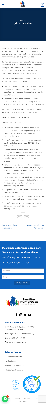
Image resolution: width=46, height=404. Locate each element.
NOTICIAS (23, 20)
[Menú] (3, 4)
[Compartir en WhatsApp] (19, 216)
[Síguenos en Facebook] (16, 315)
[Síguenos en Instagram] (20, 315)
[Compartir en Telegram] (27, 216)
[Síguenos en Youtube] (29, 315)
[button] (5, 399)
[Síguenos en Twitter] (25, 315)
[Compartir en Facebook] (23, 216)
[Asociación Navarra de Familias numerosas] (23, 4)
